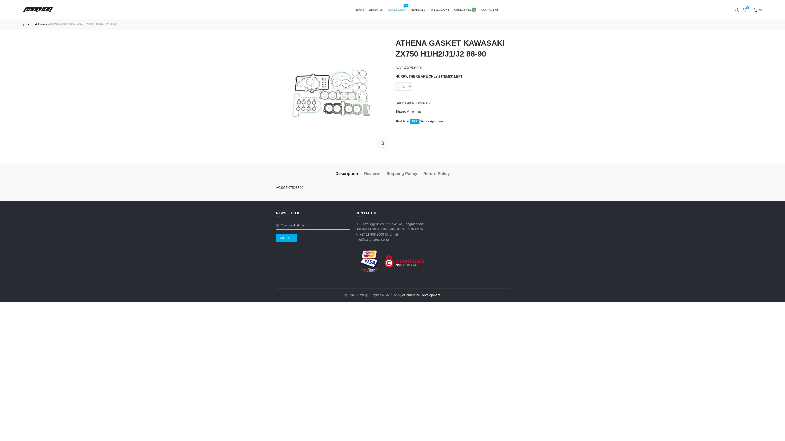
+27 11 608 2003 (372, 234)
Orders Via (462, 9)
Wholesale (397, 7)
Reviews (372, 173)
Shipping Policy (402, 173)
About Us (376, 9)
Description (346, 173)
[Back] (26, 24)
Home (360, 9)
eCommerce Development (421, 295)
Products (417, 9)
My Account (440, 9)
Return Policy (436, 173)
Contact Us (490, 9)
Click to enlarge (382, 143)
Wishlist (747, 8)
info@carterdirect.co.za (372, 239)
